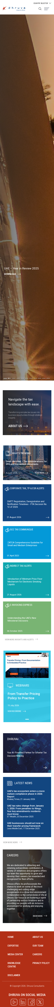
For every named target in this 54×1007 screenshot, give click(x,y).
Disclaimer (14, 975)
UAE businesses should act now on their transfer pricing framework (25, 824)
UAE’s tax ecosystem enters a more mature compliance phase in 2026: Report (26, 794)
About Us (15, 426)
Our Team (38, 945)
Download (10, 274)
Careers (37, 954)
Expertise (13, 945)
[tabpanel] (27, 502)
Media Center (15, 954)
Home (11, 936)
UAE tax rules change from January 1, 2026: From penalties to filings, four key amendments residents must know (25, 809)
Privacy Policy (41, 963)
